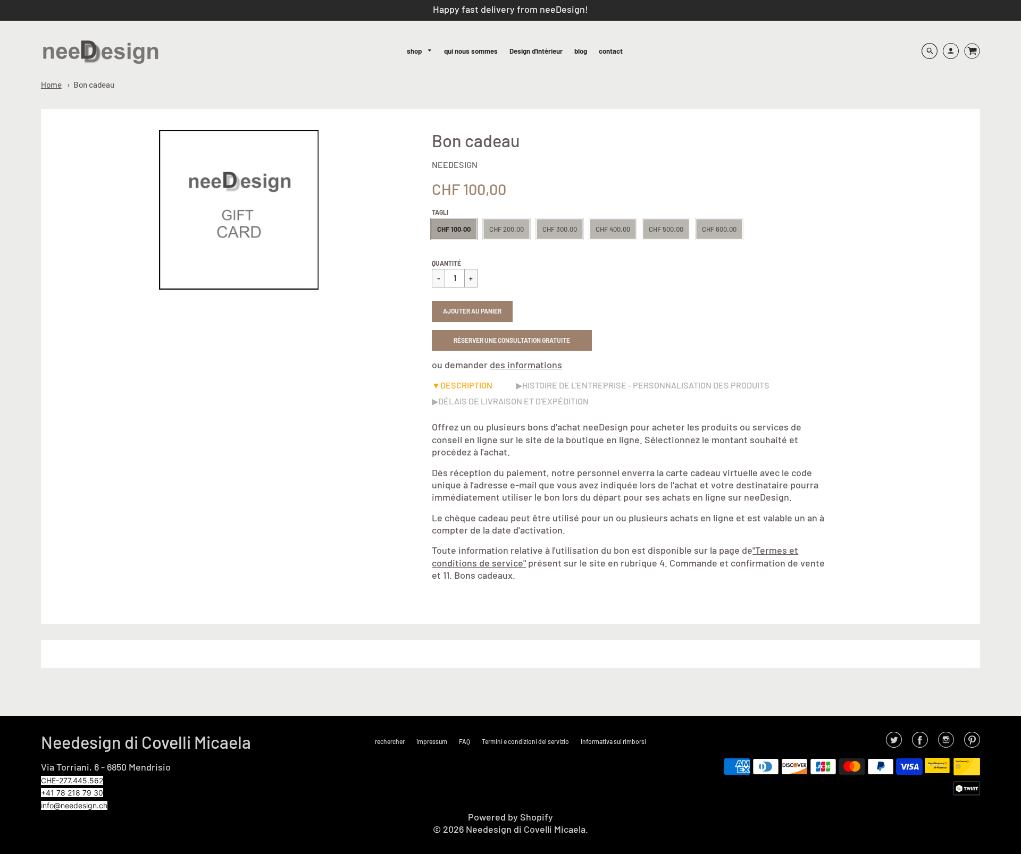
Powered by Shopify (510, 817)
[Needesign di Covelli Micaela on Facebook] (920, 743)
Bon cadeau (93, 84)
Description (466, 385)
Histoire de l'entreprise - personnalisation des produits (645, 385)
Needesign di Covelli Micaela (146, 742)
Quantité (446, 263)
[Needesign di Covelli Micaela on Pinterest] (972, 743)
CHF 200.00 (506, 229)
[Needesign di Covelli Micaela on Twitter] (894, 743)
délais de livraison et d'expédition (513, 401)
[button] (472, 311)
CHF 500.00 (666, 229)
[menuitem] (419, 51)
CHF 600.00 (719, 229)
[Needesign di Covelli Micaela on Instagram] (946, 743)
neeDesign (455, 164)
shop (415, 51)
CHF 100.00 (454, 229)
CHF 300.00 (559, 229)
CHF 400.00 (613, 229)
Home (51, 84)
